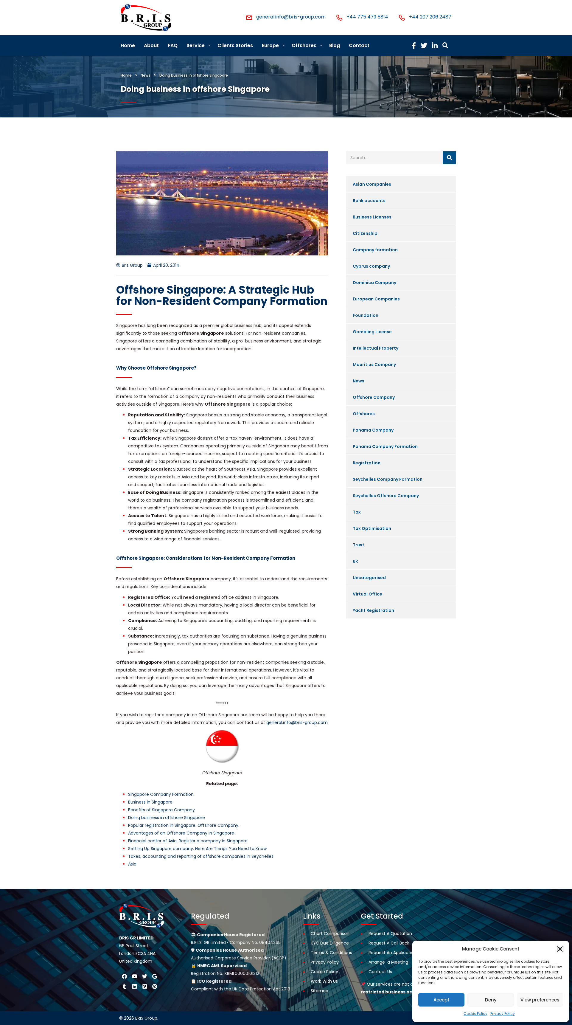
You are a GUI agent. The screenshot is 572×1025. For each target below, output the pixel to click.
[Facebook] (124, 976)
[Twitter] (144, 976)
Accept (441, 1000)
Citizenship (365, 233)
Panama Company (373, 430)
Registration (366, 463)
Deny (491, 1000)
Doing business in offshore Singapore (166, 818)
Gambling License (372, 332)
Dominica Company (374, 283)
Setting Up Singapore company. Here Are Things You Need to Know (197, 849)
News (358, 381)
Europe (270, 45)
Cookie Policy (475, 1013)
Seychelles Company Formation (387, 479)
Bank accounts (369, 201)
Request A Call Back (389, 943)
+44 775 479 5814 (367, 16)
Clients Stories (235, 45)
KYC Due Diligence (330, 943)
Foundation (365, 315)
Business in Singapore (150, 802)
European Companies (376, 299)
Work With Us (324, 981)
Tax (357, 512)
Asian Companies (372, 184)
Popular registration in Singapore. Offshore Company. (183, 825)
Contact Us (380, 972)
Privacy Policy (502, 1013)
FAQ (173, 45)
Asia (132, 864)
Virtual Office (367, 594)
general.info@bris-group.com (291, 16)
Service (195, 45)
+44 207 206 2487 (430, 16)
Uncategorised (369, 578)
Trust (358, 545)
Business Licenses (372, 217)
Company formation (375, 250)
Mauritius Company (374, 364)
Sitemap (319, 991)
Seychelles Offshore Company (386, 496)
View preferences (539, 1000)
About (151, 45)
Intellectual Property (375, 348)
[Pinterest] (155, 986)
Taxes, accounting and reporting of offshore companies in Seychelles (200, 856)
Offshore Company (374, 397)
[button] (560, 949)
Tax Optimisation (372, 528)
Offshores (304, 45)
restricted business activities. (395, 992)
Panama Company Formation (385, 446)
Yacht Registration (373, 610)
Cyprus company (371, 266)
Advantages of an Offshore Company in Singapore (181, 833)
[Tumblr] (124, 986)
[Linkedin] (134, 986)
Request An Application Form (398, 953)
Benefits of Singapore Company (161, 810)
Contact (359, 45)
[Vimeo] (144, 986)
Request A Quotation (390, 933)
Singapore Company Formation (161, 794)
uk (355, 561)
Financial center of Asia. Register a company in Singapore (188, 841)
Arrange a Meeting (388, 962)
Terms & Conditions (331, 953)
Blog (334, 45)
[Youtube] (134, 976)
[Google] (155, 976)
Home (128, 45)
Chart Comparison (330, 933)
